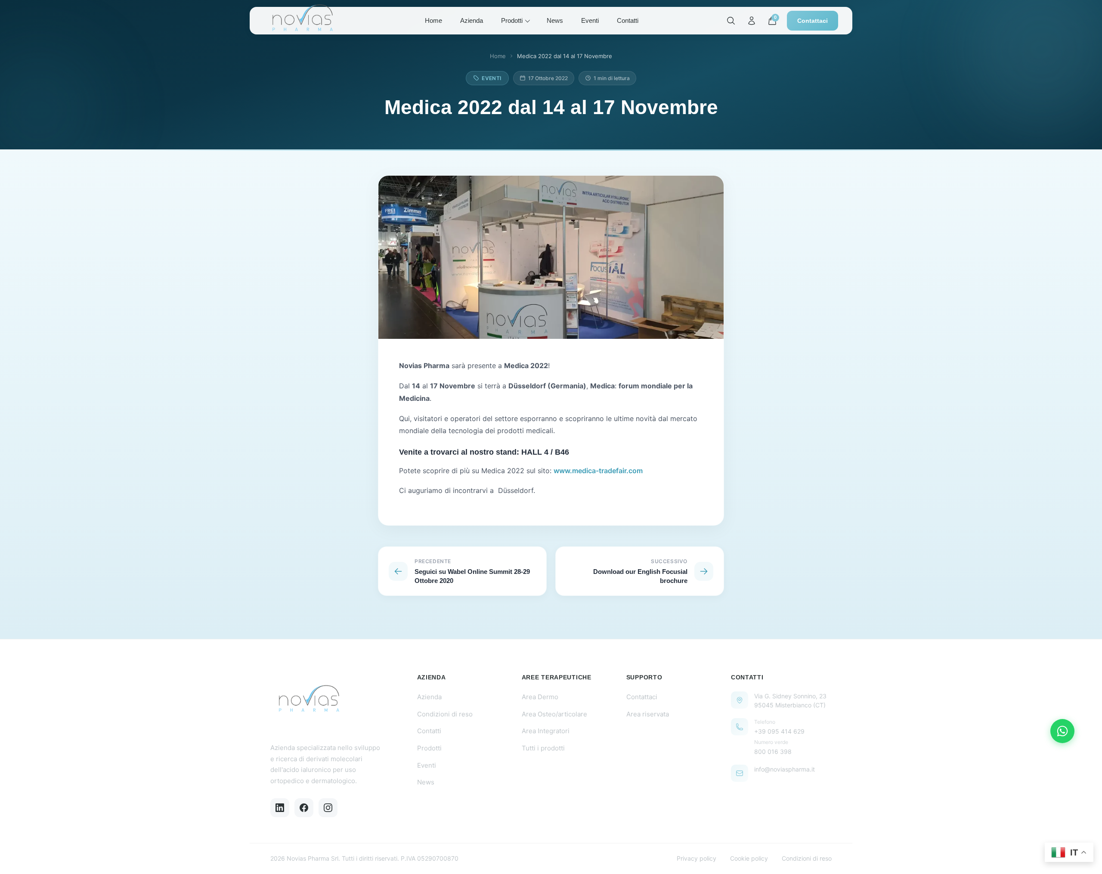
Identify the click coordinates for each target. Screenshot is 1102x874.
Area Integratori (546, 731)
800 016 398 (773, 751)
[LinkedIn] (279, 807)
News (555, 20)
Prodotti (512, 20)
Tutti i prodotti (543, 748)
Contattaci (812, 20)
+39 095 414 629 (779, 731)
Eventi (590, 20)
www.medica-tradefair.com (598, 470)
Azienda (471, 20)
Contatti (627, 20)
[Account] (751, 20)
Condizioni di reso (445, 714)
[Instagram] (328, 807)
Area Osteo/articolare (554, 714)
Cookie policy (749, 858)
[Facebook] (303, 807)
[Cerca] (730, 20)
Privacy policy (696, 858)
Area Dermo (540, 697)
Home (433, 20)
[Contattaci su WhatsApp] (1062, 731)
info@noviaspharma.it (784, 769)
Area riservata (647, 714)
